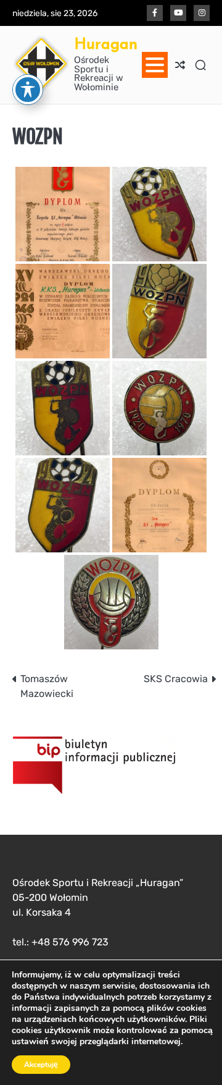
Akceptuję (41, 1065)
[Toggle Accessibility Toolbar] (28, 89)
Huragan (106, 43)
